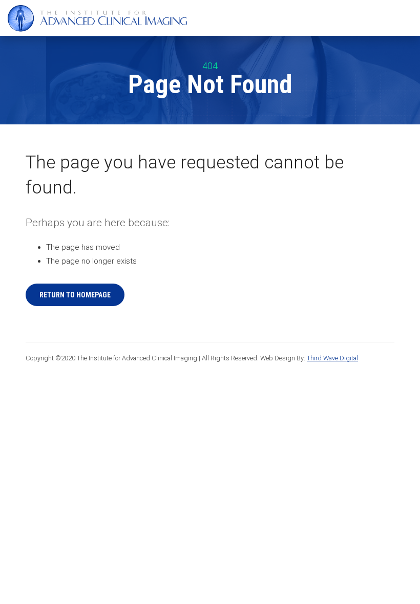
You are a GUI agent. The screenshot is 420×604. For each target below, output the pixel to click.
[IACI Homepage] (97, 18)
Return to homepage (75, 295)
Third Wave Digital (332, 358)
